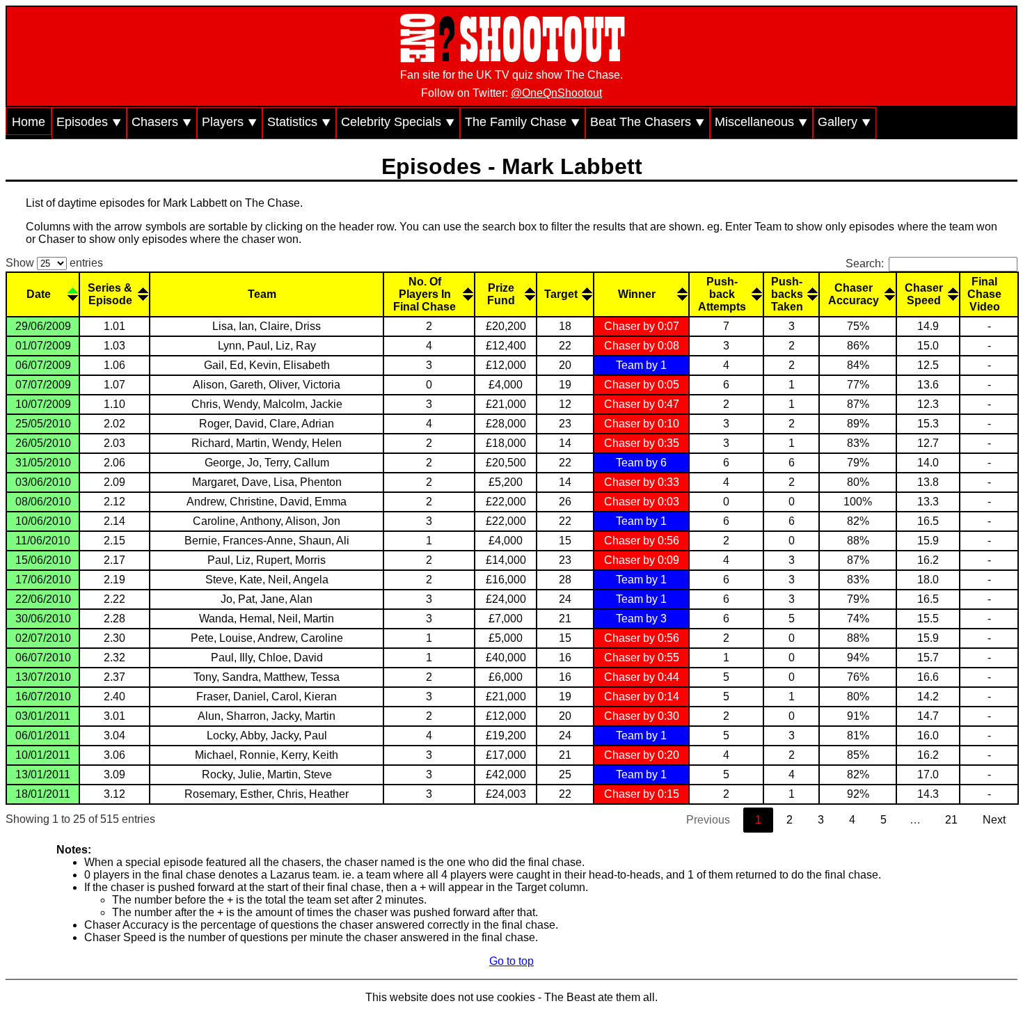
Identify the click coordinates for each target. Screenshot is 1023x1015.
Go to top (511, 961)
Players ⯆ (229, 122)
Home (28, 122)
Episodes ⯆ (89, 122)
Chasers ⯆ (162, 122)
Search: (865, 263)
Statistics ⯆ (299, 122)
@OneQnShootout (556, 93)
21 (951, 820)
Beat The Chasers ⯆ (647, 122)
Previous (708, 820)
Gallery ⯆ (844, 122)
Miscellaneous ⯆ (761, 122)
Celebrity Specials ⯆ (398, 122)
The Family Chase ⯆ (522, 122)
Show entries (54, 263)
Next (994, 820)
